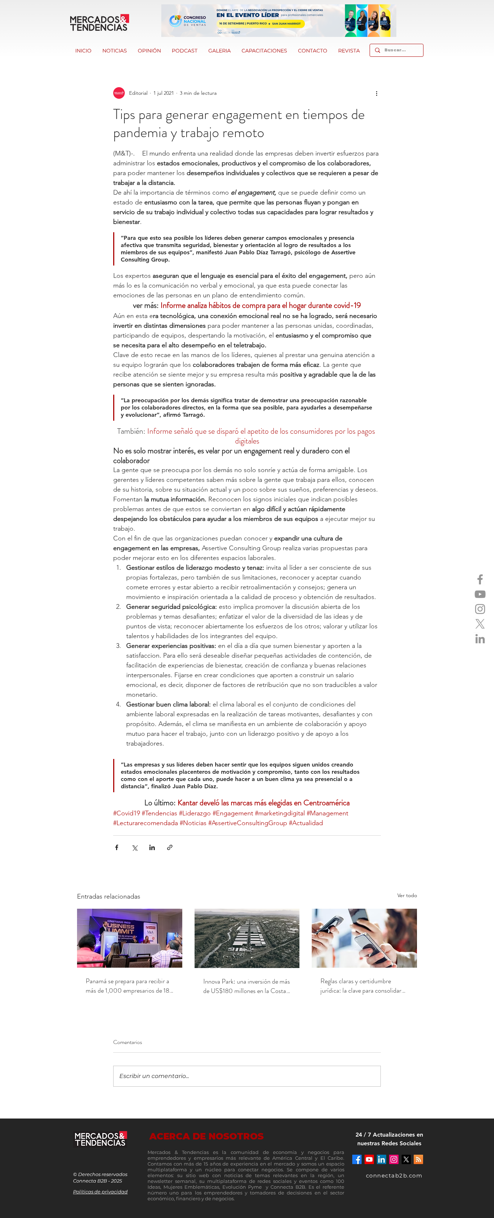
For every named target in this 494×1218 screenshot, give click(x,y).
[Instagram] (480, 609)
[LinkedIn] (480, 638)
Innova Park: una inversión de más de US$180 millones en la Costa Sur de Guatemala (246, 986)
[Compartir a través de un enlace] (169, 847)
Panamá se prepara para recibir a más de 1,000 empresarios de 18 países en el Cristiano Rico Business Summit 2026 (127, 985)
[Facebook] (480, 579)
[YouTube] (480, 594)
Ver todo (407, 895)
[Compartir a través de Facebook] (116, 847)
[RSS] (418, 1159)
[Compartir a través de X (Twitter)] (134, 847)
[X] (480, 624)
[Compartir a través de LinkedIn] (152, 847)
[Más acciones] (376, 93)
